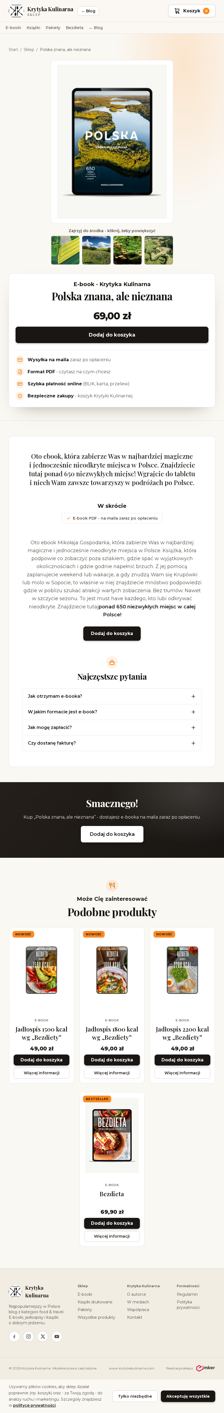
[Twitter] (42, 1336)
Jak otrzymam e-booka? (55, 696)
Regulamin (187, 1294)
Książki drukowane (95, 1302)
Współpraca (138, 1309)
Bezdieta (74, 27)
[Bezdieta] (112, 1135)
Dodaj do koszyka (112, 335)
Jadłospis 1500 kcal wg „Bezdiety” (41, 1033)
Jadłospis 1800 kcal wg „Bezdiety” (112, 1033)
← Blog (88, 10)
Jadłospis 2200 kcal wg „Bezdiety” (182, 1033)
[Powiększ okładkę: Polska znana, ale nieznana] (112, 142)
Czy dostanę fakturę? (52, 743)
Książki (33, 27)
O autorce (136, 1294)
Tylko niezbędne (135, 1396)
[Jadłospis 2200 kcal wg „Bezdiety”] (182, 971)
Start (13, 49)
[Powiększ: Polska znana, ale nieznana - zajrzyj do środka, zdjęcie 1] (65, 250)
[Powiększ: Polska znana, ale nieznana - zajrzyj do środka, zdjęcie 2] (96, 250)
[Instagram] (28, 1336)
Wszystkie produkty (96, 1317)
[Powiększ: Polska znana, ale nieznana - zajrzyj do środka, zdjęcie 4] (158, 250)
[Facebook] (14, 1336)
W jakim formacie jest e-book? (62, 711)
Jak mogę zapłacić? (50, 727)
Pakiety (53, 27)
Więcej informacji (42, 1072)
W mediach (138, 1302)
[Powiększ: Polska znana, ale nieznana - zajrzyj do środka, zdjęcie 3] (127, 250)
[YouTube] (56, 1336)
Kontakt (134, 1317)
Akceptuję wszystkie (188, 1396)
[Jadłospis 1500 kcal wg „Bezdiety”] (41, 971)
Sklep (29, 49)
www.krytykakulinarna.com (131, 1368)
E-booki (13, 27)
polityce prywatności (34, 1405)
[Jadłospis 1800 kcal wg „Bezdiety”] (112, 971)
